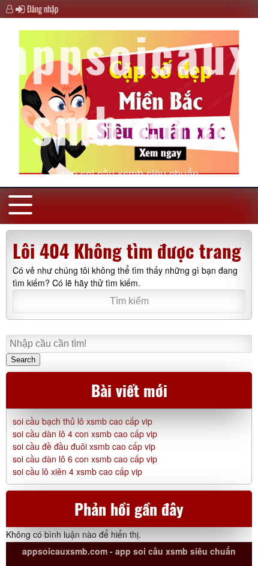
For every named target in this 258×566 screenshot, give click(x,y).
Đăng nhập (42, 8)
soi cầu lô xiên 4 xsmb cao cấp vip (77, 471)
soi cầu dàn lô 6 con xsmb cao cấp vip (85, 459)
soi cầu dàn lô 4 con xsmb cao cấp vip (85, 434)
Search (23, 359)
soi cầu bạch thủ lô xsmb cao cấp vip (82, 421)
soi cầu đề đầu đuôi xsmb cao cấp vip (84, 446)
